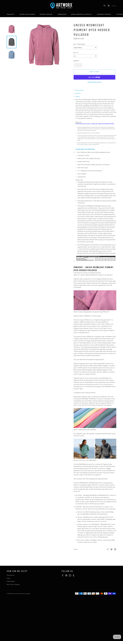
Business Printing (104, 14)
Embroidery (62, 14)
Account (114, 5)
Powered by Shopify (24, 593)
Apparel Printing (46, 14)
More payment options (94, 82)
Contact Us (10, 575)
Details (78, 93)
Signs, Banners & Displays (81, 14)
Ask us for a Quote (13, 584)
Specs (78, 96)
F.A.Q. (8, 578)
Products (11, 14)
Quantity (76, 60)
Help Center (11, 581)
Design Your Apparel (27, 14)
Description (80, 90)
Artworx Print (15, 593)
